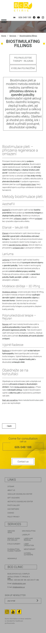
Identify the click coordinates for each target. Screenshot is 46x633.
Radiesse (6, 350)
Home (3, 36)
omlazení (38, 218)
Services (12, 36)
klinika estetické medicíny (24, 387)
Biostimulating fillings (28, 36)
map (9, 578)
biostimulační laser (28, 184)
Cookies (10, 513)
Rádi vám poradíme (10, 400)
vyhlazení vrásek (20, 218)
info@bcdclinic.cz (19, 587)
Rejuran (5, 324)
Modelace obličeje (9, 292)
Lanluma (5, 260)
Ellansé (5, 233)
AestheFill (6, 210)
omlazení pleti (18, 248)
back (9, 426)
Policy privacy (13, 517)
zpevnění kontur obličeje (18, 245)
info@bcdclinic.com (19, 583)
